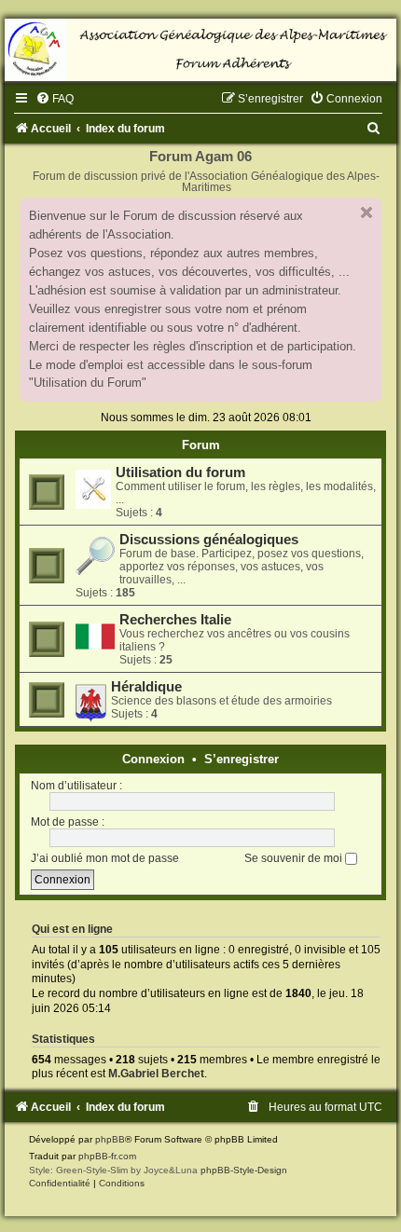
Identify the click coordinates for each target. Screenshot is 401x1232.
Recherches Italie (175, 619)
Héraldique (146, 686)
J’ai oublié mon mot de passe (105, 858)
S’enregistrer (241, 759)
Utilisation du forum (180, 472)
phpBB (110, 1139)
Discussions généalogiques (208, 539)
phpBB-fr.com (107, 1156)
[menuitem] (54, 98)
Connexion (153, 759)
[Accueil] (200, 50)
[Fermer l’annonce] (366, 212)
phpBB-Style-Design (243, 1170)
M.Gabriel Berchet (156, 1073)
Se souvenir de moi (294, 858)
